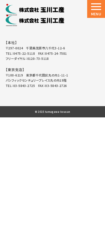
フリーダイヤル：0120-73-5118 (27, 58)
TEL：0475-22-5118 (20, 53)
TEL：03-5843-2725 (20, 85)
